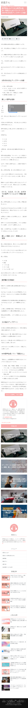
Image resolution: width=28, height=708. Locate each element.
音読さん (3, 5)
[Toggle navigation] (25, 2)
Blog (7, 5)
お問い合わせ (21, 700)
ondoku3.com (8, 417)
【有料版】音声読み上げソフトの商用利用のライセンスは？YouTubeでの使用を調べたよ (18, 664)
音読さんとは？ (6, 552)
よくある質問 (10, 700)
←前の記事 (3, 422)
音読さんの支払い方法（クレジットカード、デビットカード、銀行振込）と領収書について (18, 657)
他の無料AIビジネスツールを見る (14, 703)
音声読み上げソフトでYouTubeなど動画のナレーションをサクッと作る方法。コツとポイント (18, 671)
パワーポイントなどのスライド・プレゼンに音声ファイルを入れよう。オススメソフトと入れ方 (18, 687)
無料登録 (4, 558)
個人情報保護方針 (11, 701)
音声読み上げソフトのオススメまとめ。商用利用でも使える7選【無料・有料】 (18, 620)
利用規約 (4, 701)
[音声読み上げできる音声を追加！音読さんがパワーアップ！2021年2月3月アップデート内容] (6, 577)
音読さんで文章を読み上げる (8, 555)
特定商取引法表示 (20, 701)
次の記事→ (9, 422)
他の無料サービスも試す (8, 567)
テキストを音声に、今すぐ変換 (14, 394)
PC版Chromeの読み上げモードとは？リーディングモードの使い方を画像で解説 (18, 600)
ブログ (3, 700)
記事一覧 (4, 564)
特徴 (15, 700)
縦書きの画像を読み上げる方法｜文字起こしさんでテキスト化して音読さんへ (18, 584)
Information (11, 5)
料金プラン (5, 561)
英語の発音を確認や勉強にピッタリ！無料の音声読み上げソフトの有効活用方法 (18, 678)
